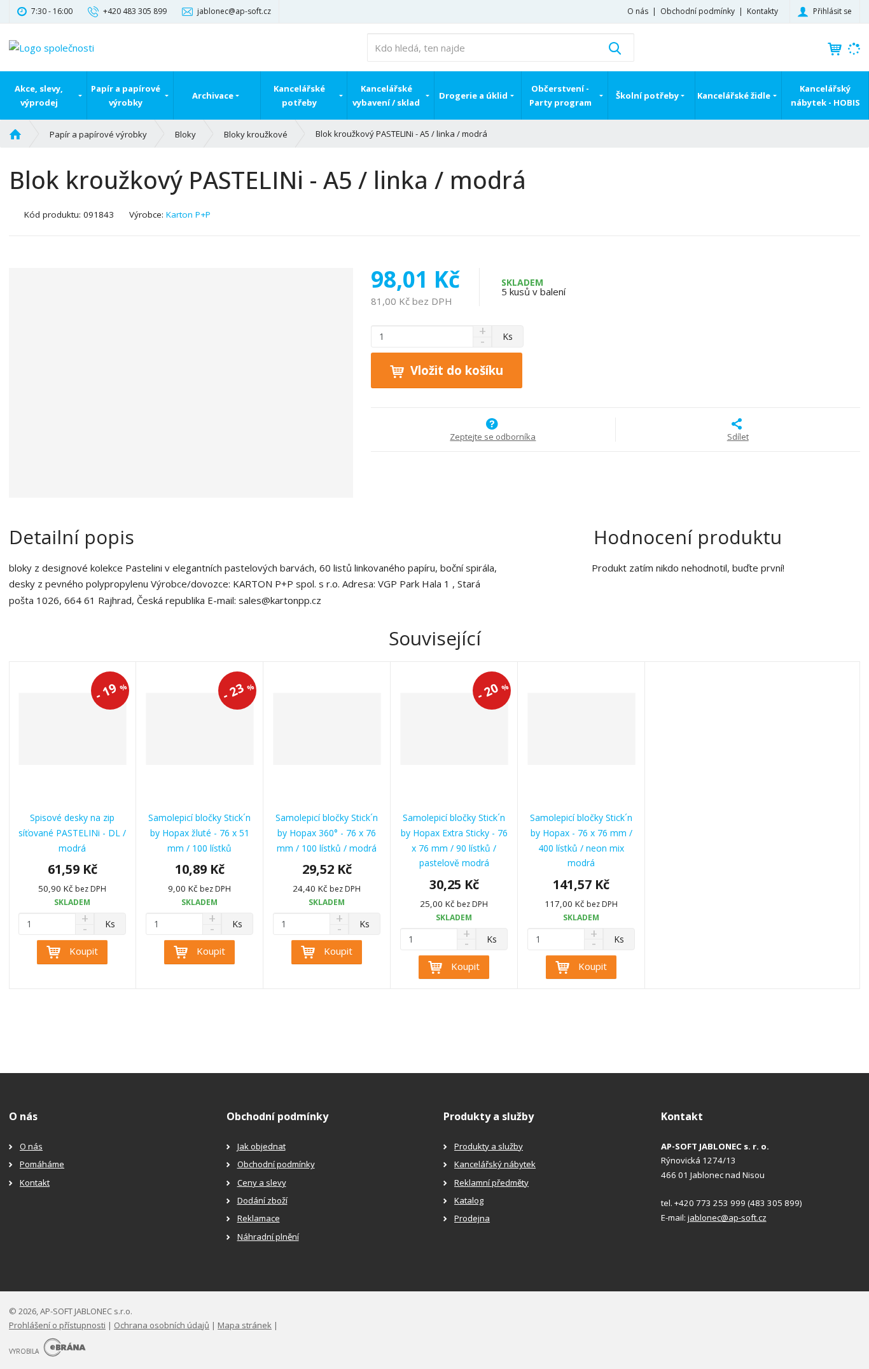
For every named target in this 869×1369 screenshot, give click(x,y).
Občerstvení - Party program (560, 95)
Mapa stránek (245, 1325)
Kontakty (762, 11)
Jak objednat (261, 1146)
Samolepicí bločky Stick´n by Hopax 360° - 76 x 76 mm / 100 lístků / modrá (326, 832)
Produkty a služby (488, 1146)
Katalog (468, 1200)
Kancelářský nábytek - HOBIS (825, 95)
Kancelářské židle (733, 95)
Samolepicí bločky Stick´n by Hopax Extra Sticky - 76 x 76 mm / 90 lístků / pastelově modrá (454, 840)
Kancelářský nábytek (495, 1164)
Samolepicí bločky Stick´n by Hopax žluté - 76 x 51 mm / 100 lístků (199, 832)
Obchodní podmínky (697, 11)
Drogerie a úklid (473, 95)
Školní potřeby (647, 95)
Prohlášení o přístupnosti (57, 1325)
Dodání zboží (262, 1200)
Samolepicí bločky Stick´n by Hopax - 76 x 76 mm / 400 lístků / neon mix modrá (581, 840)
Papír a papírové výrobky (125, 95)
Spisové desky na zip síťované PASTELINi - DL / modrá (72, 832)
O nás (637, 11)
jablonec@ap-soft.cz (727, 1217)
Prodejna (472, 1218)
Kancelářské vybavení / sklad (386, 95)
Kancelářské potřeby (299, 95)
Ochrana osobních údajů (161, 1325)
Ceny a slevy (261, 1182)
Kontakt (35, 1182)
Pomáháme (42, 1164)
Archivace (212, 95)
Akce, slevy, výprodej (39, 95)
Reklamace (258, 1218)
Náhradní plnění (268, 1236)
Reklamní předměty (491, 1182)
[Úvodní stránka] (51, 46)
